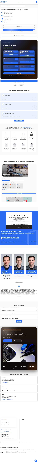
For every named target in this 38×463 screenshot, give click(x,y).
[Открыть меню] (37, 2)
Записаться (11, 54)
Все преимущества (19, 120)
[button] (17, 282)
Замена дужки (23, 58)
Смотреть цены (17, 340)
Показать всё (19, 73)
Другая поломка (19, 80)
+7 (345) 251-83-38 (5, 382)
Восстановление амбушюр (25, 65)
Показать (19, 321)
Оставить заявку (8, 340)
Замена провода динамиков (7, 66)
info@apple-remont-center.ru (7, 399)
